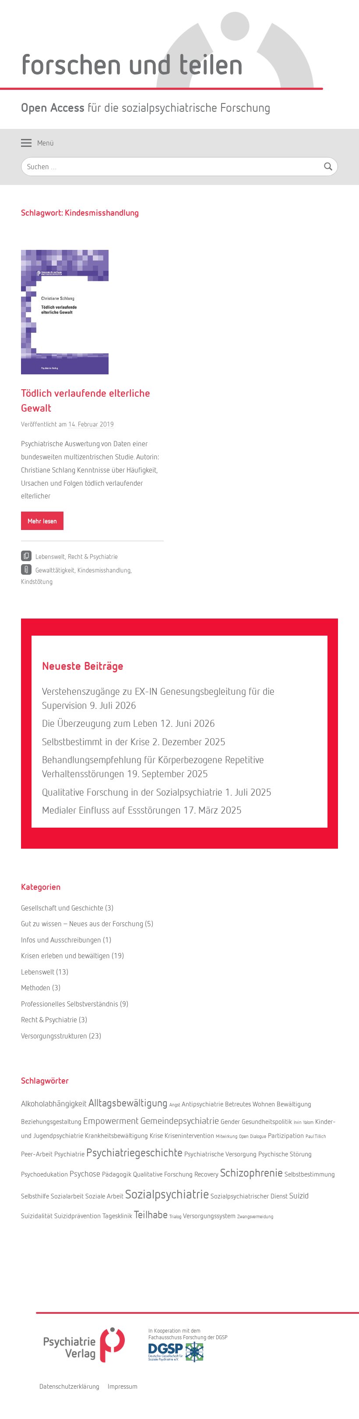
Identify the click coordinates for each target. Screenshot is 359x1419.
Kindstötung (37, 581)
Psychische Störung (285, 1153)
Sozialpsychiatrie (167, 1193)
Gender (230, 1121)
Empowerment (111, 1120)
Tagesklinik (117, 1215)
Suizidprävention (77, 1215)
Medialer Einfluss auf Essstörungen (111, 810)
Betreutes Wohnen (250, 1103)
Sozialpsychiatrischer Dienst (249, 1195)
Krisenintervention (189, 1135)
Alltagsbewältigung (128, 1102)
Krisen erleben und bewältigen (65, 955)
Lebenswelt (50, 556)
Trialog (175, 1216)
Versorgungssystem (209, 1215)
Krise (156, 1135)
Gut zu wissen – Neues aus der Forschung (82, 923)
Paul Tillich (316, 1136)
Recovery (206, 1174)
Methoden (35, 987)
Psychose (85, 1173)
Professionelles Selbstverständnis (69, 1003)
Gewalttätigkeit (54, 570)
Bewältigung (294, 1103)
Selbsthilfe (35, 1195)
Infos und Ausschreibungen (61, 939)
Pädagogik (116, 1174)
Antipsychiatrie (202, 1103)
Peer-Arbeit (37, 1153)
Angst (174, 1104)
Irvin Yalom (303, 1122)
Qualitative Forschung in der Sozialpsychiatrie (132, 792)
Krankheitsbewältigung (116, 1135)
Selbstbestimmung (310, 1174)
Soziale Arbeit (104, 1195)
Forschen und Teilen (132, 63)
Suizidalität (37, 1215)
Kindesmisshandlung (103, 570)
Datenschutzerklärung (69, 1386)
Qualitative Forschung (163, 1174)
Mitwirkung (226, 1136)
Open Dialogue (252, 1136)
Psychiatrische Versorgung (220, 1153)
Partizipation (286, 1135)
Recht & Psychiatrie (93, 556)
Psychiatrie (69, 1153)
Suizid (299, 1195)
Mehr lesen (42, 521)
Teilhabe (151, 1214)
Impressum (122, 1386)
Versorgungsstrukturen (54, 1035)
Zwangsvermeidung (255, 1216)
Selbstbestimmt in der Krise (96, 741)
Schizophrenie (251, 1172)
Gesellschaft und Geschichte (62, 907)
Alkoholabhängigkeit (54, 1103)
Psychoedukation (44, 1174)
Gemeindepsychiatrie (180, 1120)
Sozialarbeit (67, 1195)
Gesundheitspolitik (267, 1121)
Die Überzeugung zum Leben (100, 723)
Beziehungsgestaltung (51, 1121)
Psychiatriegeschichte (134, 1152)
